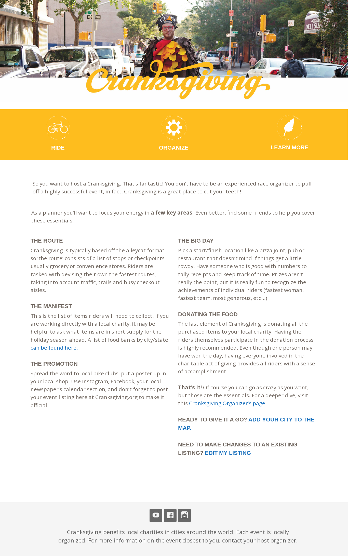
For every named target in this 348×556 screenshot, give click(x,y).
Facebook (170, 515)
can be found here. (54, 347)
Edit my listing (228, 453)
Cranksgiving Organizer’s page (227, 403)
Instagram (184, 515)
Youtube (156, 515)
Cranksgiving (66, 22)
